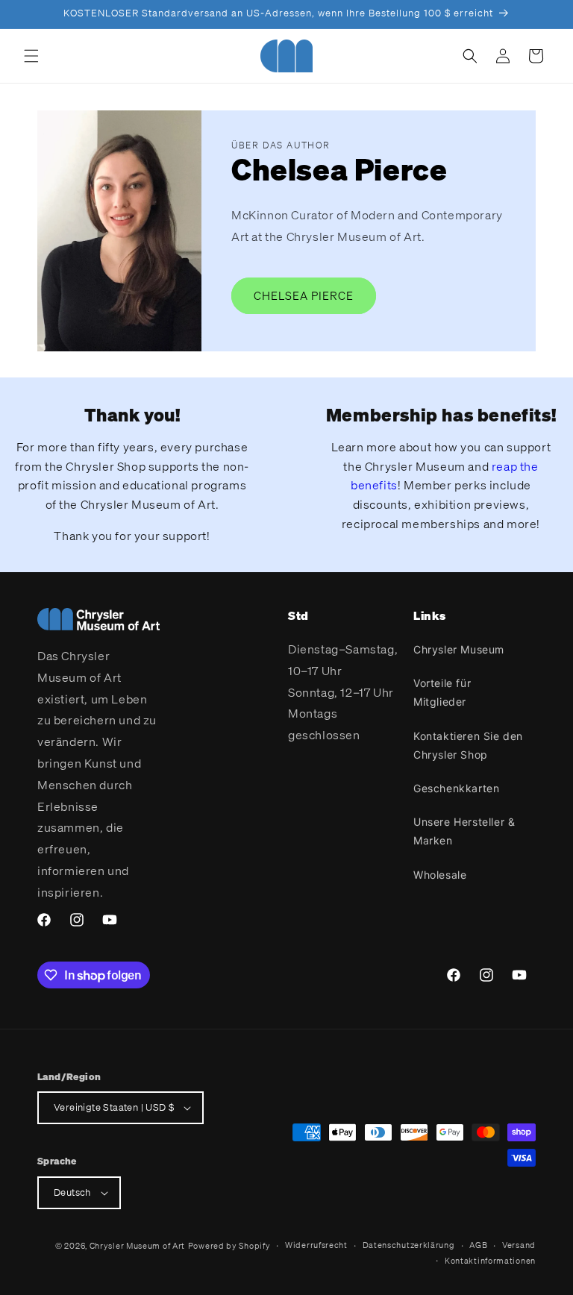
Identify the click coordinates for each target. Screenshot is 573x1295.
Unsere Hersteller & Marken (464, 831)
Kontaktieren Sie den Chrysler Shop (468, 745)
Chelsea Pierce (304, 295)
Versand (519, 1245)
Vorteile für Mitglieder (442, 692)
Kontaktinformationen (490, 1260)
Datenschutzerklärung (409, 1245)
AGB (478, 1245)
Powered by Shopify (229, 1246)
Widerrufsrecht (316, 1245)
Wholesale (439, 874)
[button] (31, 56)
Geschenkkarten (456, 788)
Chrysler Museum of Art (137, 1246)
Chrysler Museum (458, 649)
